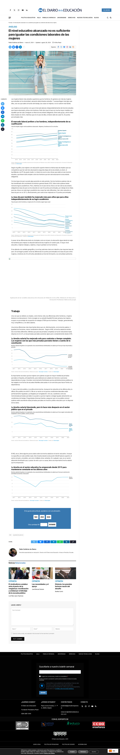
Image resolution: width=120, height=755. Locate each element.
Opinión (13, 581)
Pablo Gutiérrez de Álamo (16, 42)
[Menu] (10, 18)
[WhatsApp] (2, 120)
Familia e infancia (49, 17)
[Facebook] (2, 112)
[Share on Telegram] (20, 47)
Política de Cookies (68, 744)
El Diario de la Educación (28, 706)
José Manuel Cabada (38, 589)
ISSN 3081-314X (26, 713)
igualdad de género (18, 535)
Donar (52, 524)
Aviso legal (37, 744)
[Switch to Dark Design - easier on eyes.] (107, 17)
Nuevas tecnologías (85, 17)
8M (10, 535)
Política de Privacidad (51, 744)
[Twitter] (2, 104)
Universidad (61, 17)
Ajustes (94, 752)
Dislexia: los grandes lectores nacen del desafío (63, 586)
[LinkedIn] (2, 125)
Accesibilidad (82, 744)
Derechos (71, 17)
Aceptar (72, 752)
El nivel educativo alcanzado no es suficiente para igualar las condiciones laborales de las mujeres (39, 34)
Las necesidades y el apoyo (40, 585)
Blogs (96, 17)
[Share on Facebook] (16, 47)
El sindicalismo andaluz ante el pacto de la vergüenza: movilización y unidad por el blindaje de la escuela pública (18, 588)
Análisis (13, 26)
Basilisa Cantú (59, 591)
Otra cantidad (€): (34, 525)
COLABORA (106, 10)
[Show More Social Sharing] (23, 47)
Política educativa (28, 17)
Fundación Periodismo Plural (29, 710)
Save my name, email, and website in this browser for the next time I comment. (33, 633)
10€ (36, 517)
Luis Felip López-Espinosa (16, 596)
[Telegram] (2, 116)
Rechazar (83, 752)
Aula (39, 17)
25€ (42, 517)
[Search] (110, 18)
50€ (48, 517)
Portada (10, 22)
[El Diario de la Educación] (60, 10)
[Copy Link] (2, 129)
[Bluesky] (2, 108)
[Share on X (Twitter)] (10, 47)
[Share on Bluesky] (13, 47)
